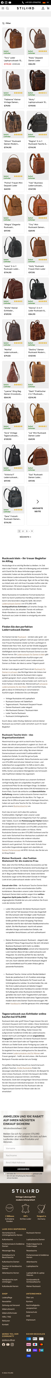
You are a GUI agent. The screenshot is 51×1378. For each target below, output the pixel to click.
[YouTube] (10, 2)
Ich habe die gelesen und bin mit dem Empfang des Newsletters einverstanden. (24, 1176)
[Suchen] (9, 8)
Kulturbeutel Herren (10, 1286)
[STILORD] (25, 8)
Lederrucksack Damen (11, 604)
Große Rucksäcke (24, 1068)
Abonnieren (23, 1169)
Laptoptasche (32, 1266)
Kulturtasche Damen (10, 1262)
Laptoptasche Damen (35, 1239)
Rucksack (22, 637)
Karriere (29, 1301)
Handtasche (15, 1003)
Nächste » (25, 537)
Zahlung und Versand (11, 1305)
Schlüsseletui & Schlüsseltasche (33, 1281)
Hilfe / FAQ (6, 1317)
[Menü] (3, 8)
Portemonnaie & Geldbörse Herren (37, 1256)
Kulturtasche (7, 1239)
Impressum (30, 1320)
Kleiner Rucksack (33, 1286)
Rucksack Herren (33, 1233)
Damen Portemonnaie (11, 850)
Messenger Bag (8, 1251)
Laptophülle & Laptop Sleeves (35, 1274)
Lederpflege (7, 1297)
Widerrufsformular (9, 1313)
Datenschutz (31, 1312)
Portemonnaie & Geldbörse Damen (13, 1245)
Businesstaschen (20, 806)
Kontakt (5, 1324)
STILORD (10, 1373)
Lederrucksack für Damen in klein (31, 654)
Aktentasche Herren (10, 1273)
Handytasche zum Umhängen (9, 1281)
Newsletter (6, 1301)
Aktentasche (31, 1262)
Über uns (30, 1297)
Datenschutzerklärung (24, 1174)
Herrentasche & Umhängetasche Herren (12, 1234)
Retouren (6, 1321)
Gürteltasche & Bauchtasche (8, 1256)
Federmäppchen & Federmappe (34, 1245)
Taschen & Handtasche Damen (12, 1267)
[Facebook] (2, 2)
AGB (28, 1316)
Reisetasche (31, 1251)
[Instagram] (6, 2)
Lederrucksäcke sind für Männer (26, 1053)
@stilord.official (8, 1340)
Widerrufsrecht (8, 1309)
